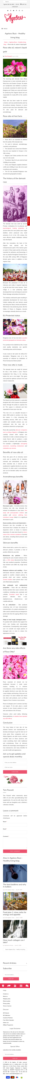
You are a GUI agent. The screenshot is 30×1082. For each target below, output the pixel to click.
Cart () (23, 4)
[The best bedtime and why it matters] (15, 873)
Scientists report (14, 594)
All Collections (6, 1015)
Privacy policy (6, 1003)
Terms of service (7, 1006)
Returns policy (6, 1001)
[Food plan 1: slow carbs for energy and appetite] (15, 901)
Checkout (15, 6)
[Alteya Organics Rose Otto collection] (15, 645)
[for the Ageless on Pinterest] (16, 10)
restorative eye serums (9, 448)
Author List (5, 1022)
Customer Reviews (8, 1017)
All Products (6, 1013)
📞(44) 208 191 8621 (9, 4)
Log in (17, 4)
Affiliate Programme (8, 1025)
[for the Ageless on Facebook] (11, 10)
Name (5, 821)
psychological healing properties (13, 228)
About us (5, 996)
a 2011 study (10, 560)
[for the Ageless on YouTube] (14, 10)
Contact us (5, 994)
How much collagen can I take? (14, 941)
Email (5, 829)
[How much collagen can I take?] (15, 929)
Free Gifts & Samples (8, 1020)
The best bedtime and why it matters (14, 885)
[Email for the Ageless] (22, 10)
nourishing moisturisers (17, 446)
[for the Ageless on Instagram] (19, 10)
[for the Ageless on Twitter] (8, 10)
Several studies (7, 579)
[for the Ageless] (15, 19)
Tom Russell (8, 56)
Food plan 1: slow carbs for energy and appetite (14, 913)
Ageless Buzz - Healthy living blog (15, 35)
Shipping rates (6, 998)
